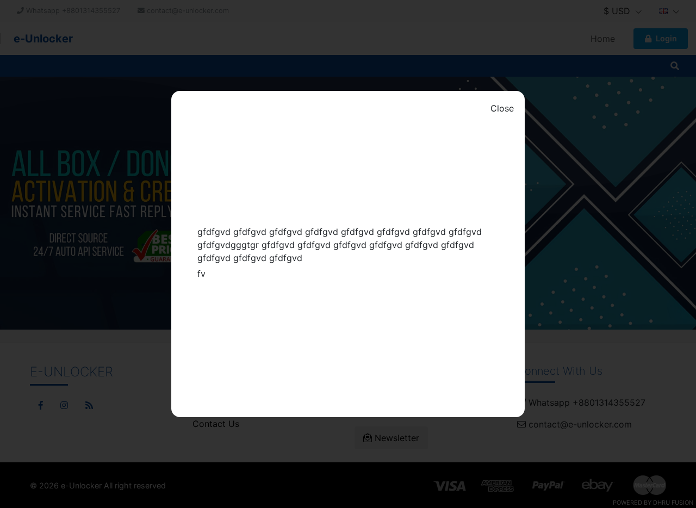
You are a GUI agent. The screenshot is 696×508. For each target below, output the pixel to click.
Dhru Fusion (673, 502)
